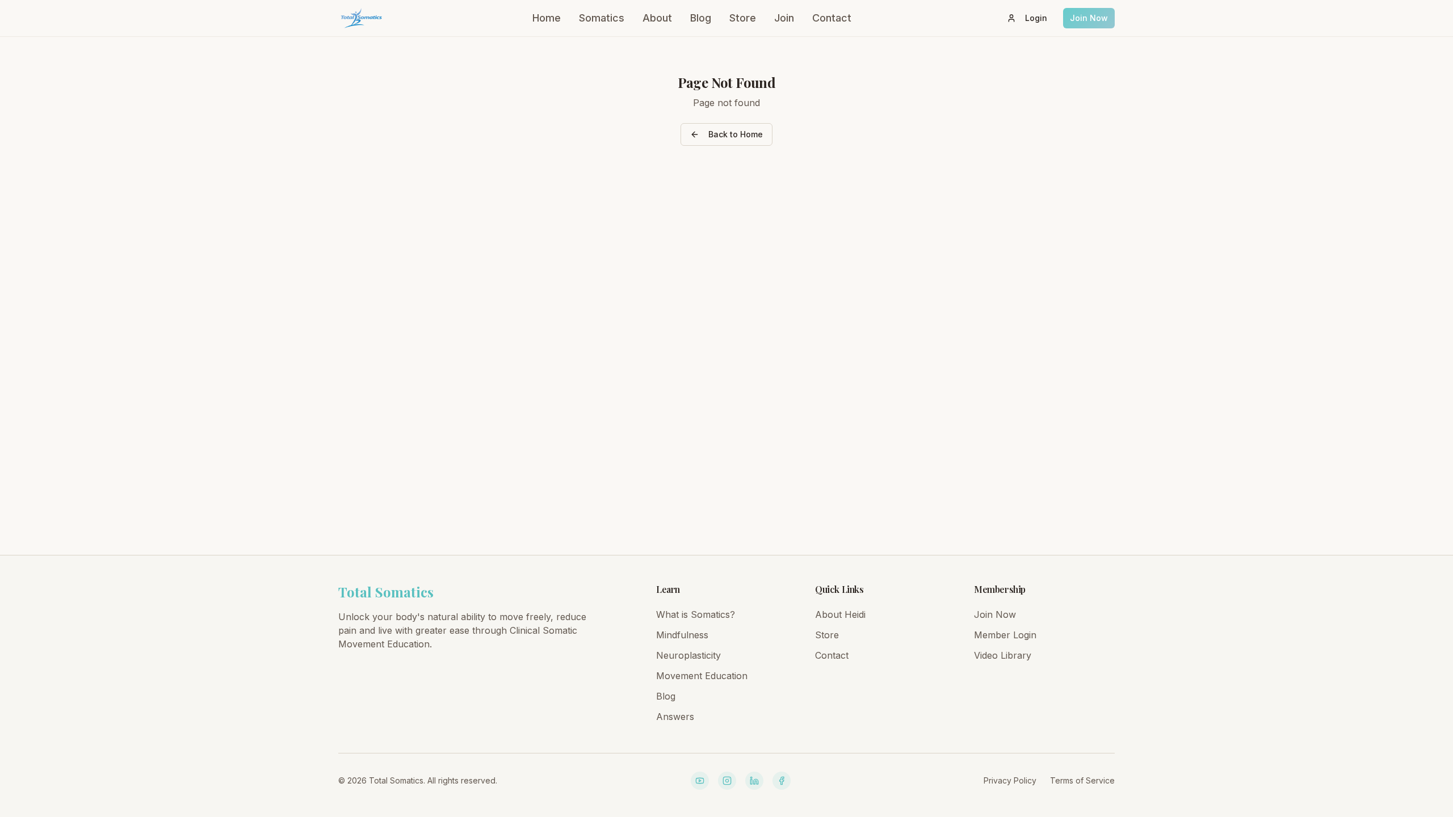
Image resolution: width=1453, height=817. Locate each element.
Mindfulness (682, 635)
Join (784, 18)
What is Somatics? (695, 614)
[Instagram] (727, 781)
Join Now (1089, 18)
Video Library (1002, 655)
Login (1036, 18)
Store (742, 18)
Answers (675, 716)
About (657, 18)
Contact (831, 18)
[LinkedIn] (754, 781)
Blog (700, 18)
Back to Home (735, 134)
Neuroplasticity (688, 655)
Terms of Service (1082, 780)
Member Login (1005, 635)
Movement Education (702, 675)
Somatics (601, 18)
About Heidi (840, 614)
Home (546, 18)
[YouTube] (700, 781)
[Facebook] (781, 781)
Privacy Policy (1010, 780)
